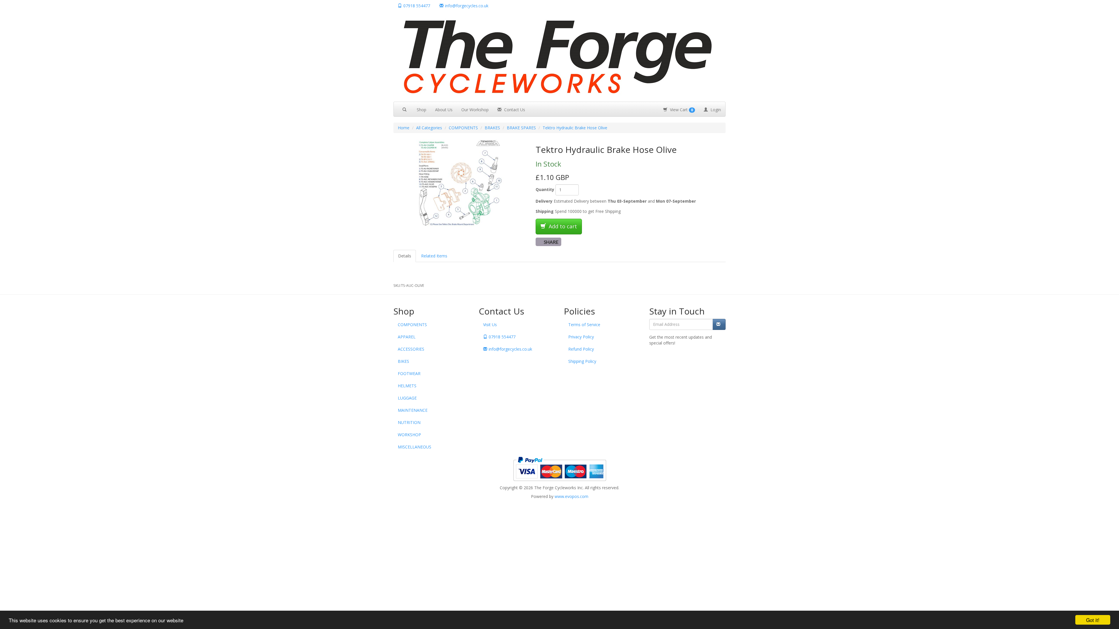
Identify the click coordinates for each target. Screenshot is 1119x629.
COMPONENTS (463, 127)
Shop (421, 109)
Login (715, 109)
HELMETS (407, 385)
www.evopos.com (571, 496)
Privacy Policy (581, 337)
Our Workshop (475, 109)
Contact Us (514, 109)
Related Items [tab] (434, 256)
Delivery (544, 201)
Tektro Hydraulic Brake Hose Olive (575, 127)
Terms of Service (584, 324)
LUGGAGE (407, 398)
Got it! (1092, 619)
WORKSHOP (409, 434)
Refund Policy (581, 349)
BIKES (403, 361)
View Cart (681, 109)
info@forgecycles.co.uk (510, 349)
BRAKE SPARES (521, 127)
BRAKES (492, 127)
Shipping (545, 211)
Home (403, 127)
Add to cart (562, 226)
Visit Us (490, 324)
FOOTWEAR (409, 373)
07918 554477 (416, 5)
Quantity (545, 189)
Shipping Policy (582, 361)
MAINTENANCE (412, 410)
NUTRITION (409, 422)
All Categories (429, 127)
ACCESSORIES (411, 349)
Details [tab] (404, 256)
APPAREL (407, 337)
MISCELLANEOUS (414, 447)
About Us (444, 109)
